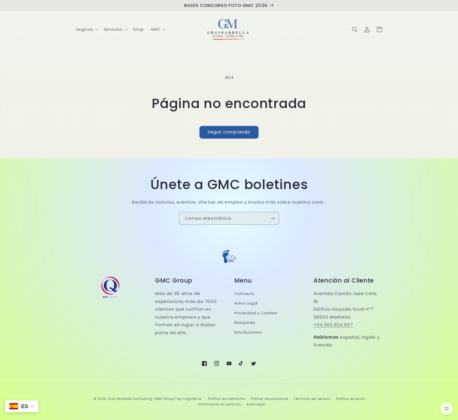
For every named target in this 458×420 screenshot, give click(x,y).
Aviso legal (255, 404)
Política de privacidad (269, 399)
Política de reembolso (226, 399)
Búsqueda (244, 322)
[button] (86, 29)
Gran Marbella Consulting (130, 399)
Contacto (244, 293)
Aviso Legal (246, 303)
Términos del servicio (312, 399)
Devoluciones (248, 332)
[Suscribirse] (273, 218)
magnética (192, 399)
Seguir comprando (229, 132)
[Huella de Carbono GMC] (229, 264)
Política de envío (350, 399)
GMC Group (164, 399)
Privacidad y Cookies (256, 313)
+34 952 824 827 (333, 324)
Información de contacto (219, 404)
